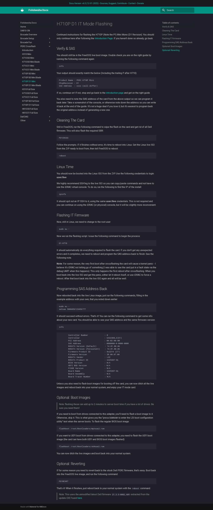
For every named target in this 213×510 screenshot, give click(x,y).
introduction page (115, 92)
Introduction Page (104, 38)
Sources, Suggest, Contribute (113, 3)
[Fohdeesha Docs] (22, 10)
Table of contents (170, 23)
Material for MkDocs (38, 507)
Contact (132, 3)
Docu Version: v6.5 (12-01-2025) (84, 3)
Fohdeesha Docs (28, 23)
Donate (140, 3)
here (80, 498)
